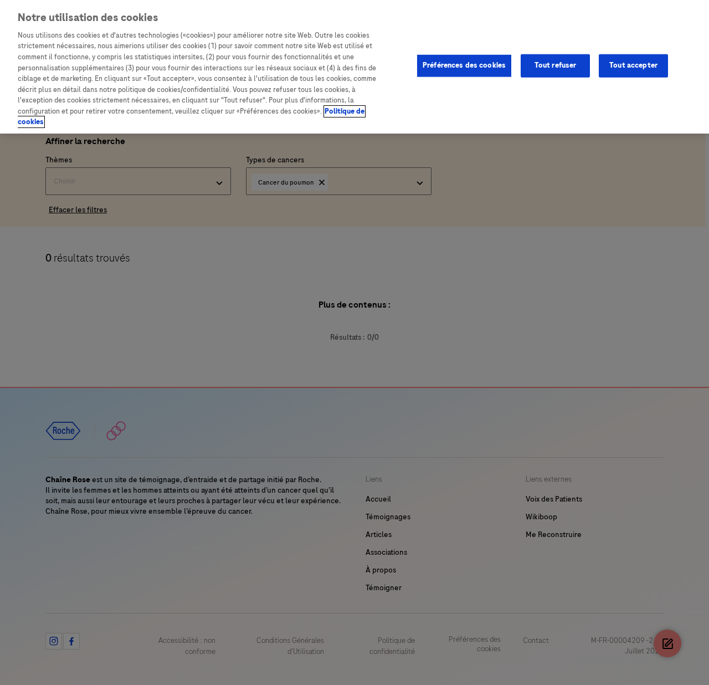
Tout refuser (556, 65)
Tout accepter (633, 65)
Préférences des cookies (464, 65)
